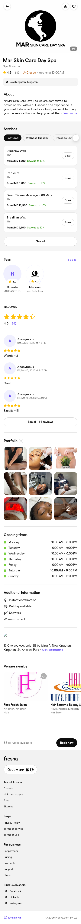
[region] (40, 29)
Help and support (14, 794)
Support (8, 869)
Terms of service (13, 828)
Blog (6, 800)
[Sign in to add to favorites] (73, 6)
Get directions (52, 649)
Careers (8, 788)
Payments (9, 862)
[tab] (12, 137)
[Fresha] (40, 758)
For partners (11, 850)
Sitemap (8, 806)
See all (72, 259)
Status (7, 875)
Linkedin (15, 897)
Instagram (15, 903)
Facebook (15, 891)
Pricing (8, 856)
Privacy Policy (12, 822)
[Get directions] (40, 637)
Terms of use (11, 834)
